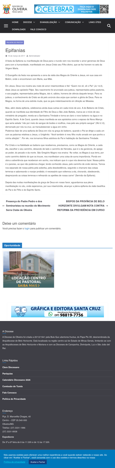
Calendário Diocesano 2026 (16, 379)
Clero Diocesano (10, 367)
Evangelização (48, 22)
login (27, 228)
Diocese (27, 22)
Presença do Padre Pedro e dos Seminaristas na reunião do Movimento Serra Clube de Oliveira (28, 206)
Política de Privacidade (14, 398)
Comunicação (73, 22)
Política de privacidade (14, 461)
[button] (33, 22)
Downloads (19, 29)
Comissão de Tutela (12, 386)
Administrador (34, 55)
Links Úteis (95, 22)
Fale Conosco (38, 29)
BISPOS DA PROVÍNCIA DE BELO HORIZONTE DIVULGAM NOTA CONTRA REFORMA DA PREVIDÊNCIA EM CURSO (81, 206)
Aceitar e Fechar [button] (38, 461)
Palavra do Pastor (15, 42)
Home (15, 22)
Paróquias (7, 373)
